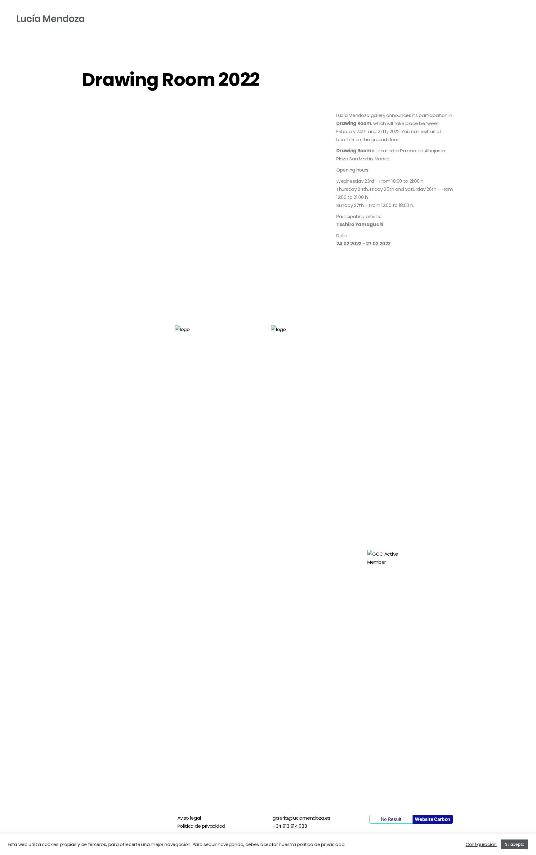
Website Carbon (432, 819)
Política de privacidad (201, 826)
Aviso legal (189, 818)
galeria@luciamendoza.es (301, 818)
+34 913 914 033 (290, 826)
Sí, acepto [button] (515, 844)
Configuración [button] (481, 844)
